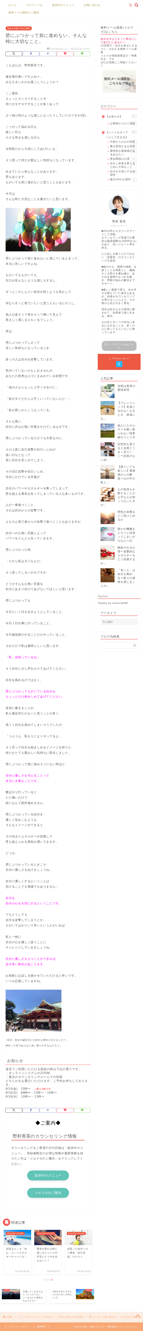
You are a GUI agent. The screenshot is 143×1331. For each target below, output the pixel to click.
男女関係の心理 (122, 159)
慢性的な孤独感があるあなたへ (122, 152)
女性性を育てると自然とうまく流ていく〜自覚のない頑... (118, 451)
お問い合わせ (92, 5)
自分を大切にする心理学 (18, 28)
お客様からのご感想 (122, 123)
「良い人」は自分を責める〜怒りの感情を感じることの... (118, 577)
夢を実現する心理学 (122, 146)
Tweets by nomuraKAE (113, 603)
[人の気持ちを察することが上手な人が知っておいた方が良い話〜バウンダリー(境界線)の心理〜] (108, 494)
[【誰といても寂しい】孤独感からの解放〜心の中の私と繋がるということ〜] (108, 472)
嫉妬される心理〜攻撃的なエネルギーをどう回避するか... (118, 555)
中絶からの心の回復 (122, 141)
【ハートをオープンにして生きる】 (120, 135)
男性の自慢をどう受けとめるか (126, 515)
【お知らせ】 (120, 116)
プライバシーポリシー (20, 1326)
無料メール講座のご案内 (23, 12)
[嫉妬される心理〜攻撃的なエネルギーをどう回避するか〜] (108, 553)
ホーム (12, 5)
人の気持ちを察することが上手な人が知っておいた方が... (118, 497)
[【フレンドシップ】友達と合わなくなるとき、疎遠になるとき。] (108, 408)
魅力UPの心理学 (122, 179)
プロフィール (34, 5)
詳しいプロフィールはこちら (119, 346)
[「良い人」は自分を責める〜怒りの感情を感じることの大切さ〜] (108, 575)
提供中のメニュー (63, 5)
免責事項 (41, 1326)
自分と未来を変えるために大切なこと (122, 165)
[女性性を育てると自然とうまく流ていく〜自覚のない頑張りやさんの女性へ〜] (108, 449)
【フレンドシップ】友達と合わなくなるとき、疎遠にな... (118, 410)
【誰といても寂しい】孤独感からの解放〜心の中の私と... (118, 474)
